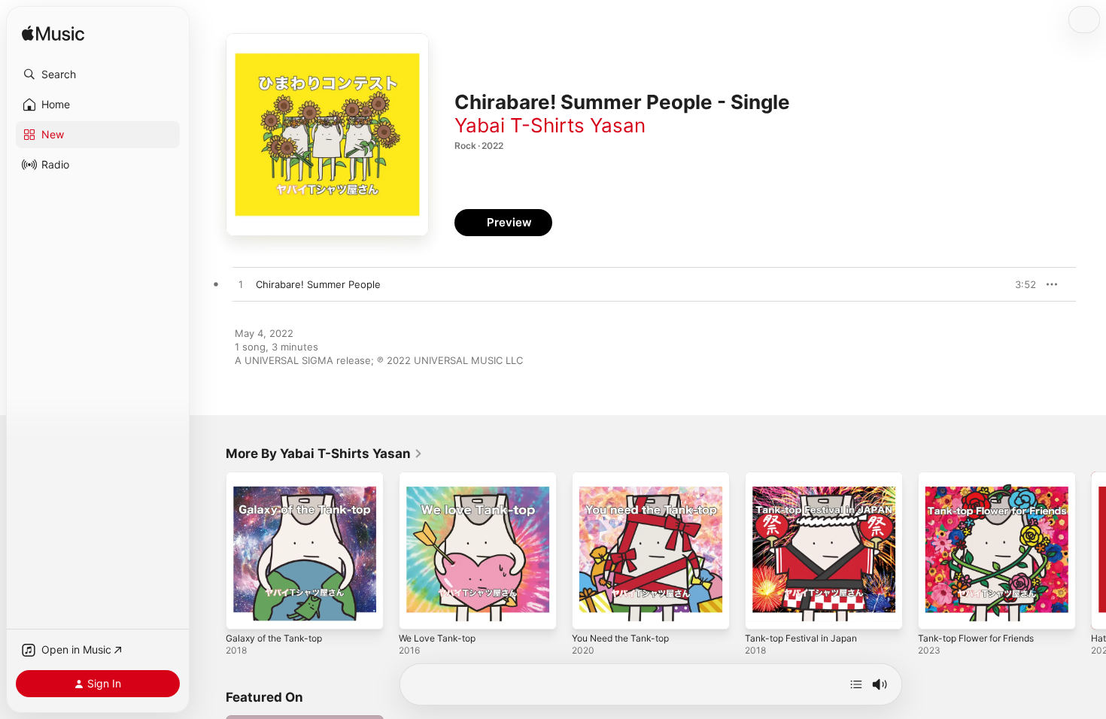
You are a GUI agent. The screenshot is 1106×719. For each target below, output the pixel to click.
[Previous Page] (210, 550)
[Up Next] (856, 684)
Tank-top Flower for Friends (984, 478)
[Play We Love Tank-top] (417, 610)
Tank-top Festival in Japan (806, 478)
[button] (98, 74)
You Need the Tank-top (627, 478)
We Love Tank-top (441, 478)
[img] (53, 34)
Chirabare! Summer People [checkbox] (318, 284)
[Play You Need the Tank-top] (590, 610)
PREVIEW (1019, 284)
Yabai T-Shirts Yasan (550, 125)
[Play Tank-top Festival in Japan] (763, 610)
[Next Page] (1090, 550)
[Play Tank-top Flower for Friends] (936, 610)
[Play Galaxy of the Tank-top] (244, 610)
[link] (324, 453)
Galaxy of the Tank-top (279, 478)
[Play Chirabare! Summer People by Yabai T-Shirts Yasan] (241, 285)
